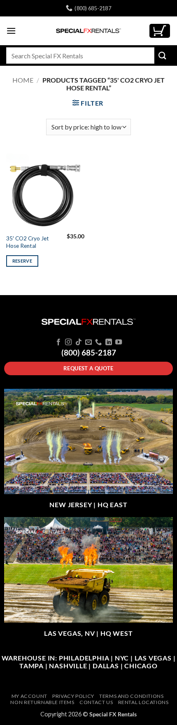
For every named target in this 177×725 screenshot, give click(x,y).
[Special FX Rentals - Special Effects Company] (88, 31)
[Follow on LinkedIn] (108, 342)
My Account (29, 696)
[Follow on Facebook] (58, 342)
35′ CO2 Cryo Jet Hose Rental (27, 242)
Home (22, 80)
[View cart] (159, 31)
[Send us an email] (88, 342)
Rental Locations (143, 702)
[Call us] (98, 342)
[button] (11, 31)
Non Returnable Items (42, 702)
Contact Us (96, 702)
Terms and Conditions (131, 696)
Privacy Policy (73, 696)
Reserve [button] (22, 260)
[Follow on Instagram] (68, 342)
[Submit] (162, 55)
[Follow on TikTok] (78, 342)
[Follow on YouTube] (118, 342)
